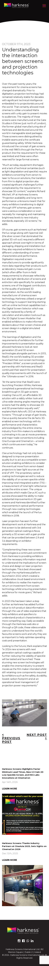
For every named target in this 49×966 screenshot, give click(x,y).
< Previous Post (11, 738)
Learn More (9, 788)
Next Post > (37, 736)
